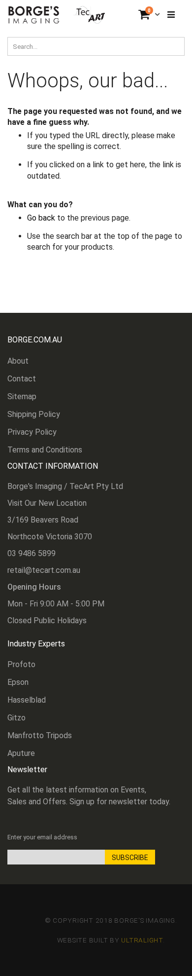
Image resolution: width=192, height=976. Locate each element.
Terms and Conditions (44, 449)
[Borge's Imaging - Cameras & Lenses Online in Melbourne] (57, 15)
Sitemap (21, 396)
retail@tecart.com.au (43, 570)
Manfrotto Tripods (39, 735)
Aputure (21, 753)
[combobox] (96, 46)
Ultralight (142, 940)
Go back (41, 218)
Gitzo (16, 717)
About (18, 361)
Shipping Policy (33, 414)
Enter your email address (42, 837)
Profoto (21, 664)
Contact (21, 378)
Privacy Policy (32, 432)
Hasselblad (26, 700)
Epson (18, 682)
